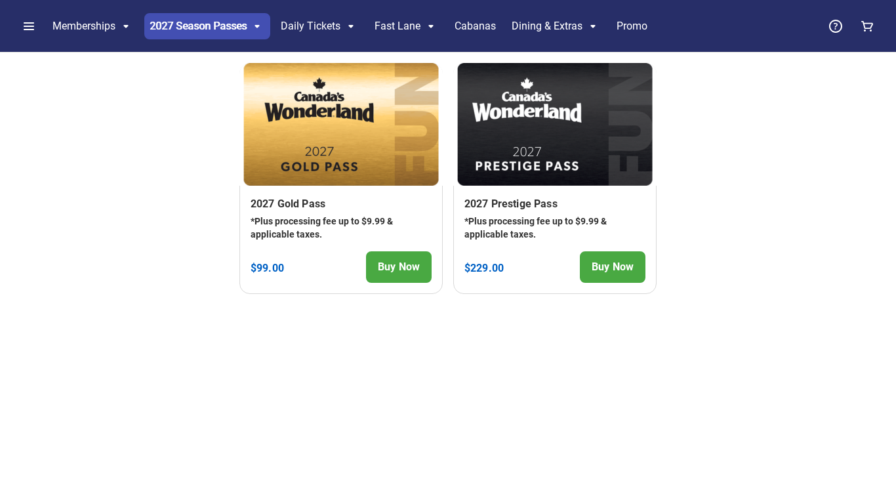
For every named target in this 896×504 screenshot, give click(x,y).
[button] (29, 26)
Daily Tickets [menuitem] (310, 26)
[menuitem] (632, 26)
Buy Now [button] (399, 267)
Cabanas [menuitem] (475, 26)
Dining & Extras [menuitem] (547, 26)
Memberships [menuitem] (83, 26)
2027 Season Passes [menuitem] (198, 26)
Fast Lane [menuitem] (397, 26)
